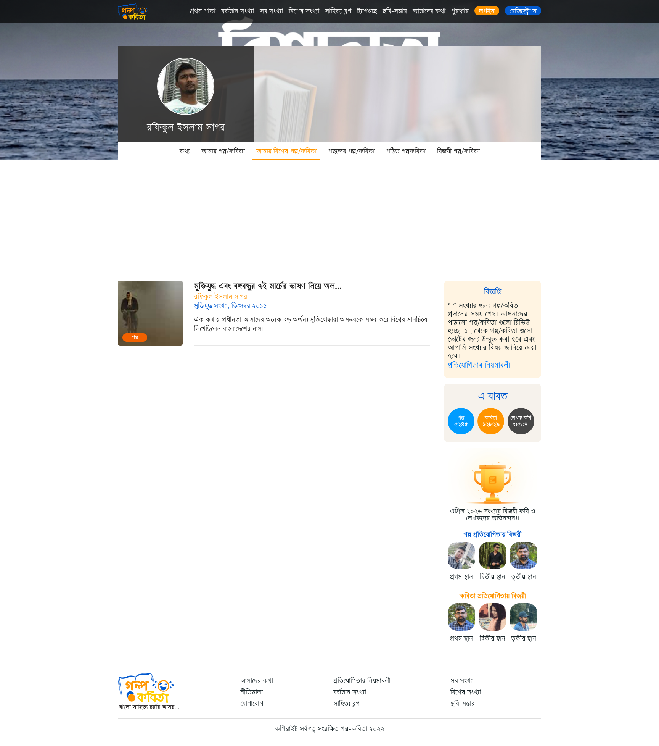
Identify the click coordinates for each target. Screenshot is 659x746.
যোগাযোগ (251, 703)
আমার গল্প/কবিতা (223, 151)
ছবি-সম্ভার (395, 11)
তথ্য (185, 151)
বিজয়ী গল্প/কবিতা (458, 151)
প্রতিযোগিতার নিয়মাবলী (479, 365)
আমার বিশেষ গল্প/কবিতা (286, 151)
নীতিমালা (251, 692)
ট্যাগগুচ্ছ (367, 11)
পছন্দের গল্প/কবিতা (351, 151)
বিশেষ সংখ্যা (304, 11)
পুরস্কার (460, 11)
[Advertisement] (329, 217)
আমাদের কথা (429, 11)
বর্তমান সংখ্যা (237, 11)
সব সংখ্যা (271, 11)
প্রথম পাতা (202, 11)
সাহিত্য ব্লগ (338, 11)
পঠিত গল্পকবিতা (406, 151)
